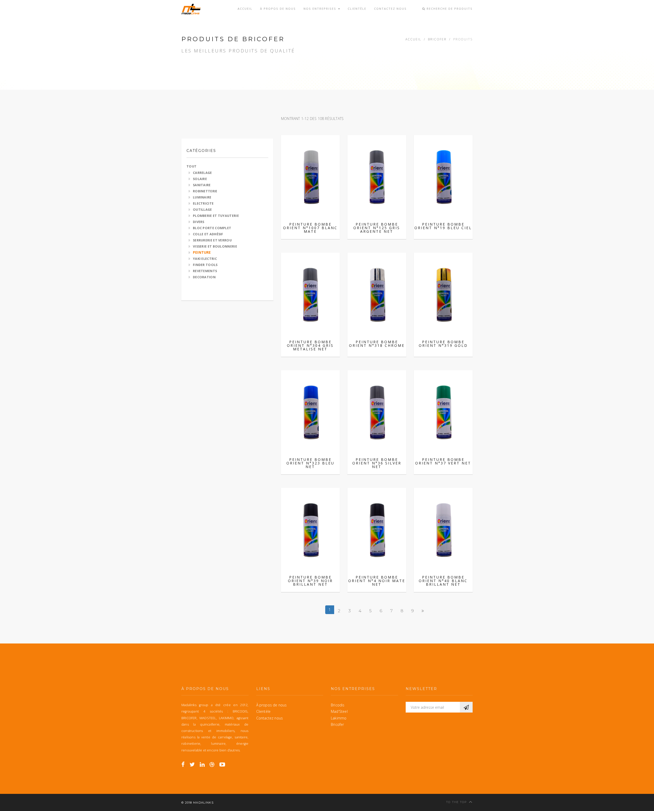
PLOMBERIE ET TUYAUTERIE (216, 216)
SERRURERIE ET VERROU (212, 240)
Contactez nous (390, 8)
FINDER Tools (205, 265)
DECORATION (204, 277)
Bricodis (338, 705)
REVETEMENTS (205, 271)
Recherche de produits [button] (449, 8)
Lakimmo (338, 718)
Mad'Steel (339, 711)
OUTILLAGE (202, 209)
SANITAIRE (202, 185)
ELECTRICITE (203, 203)
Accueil (245, 8)
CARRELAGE (202, 173)
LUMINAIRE (202, 197)
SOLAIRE (200, 179)
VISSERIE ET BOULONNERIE (215, 246)
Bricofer (437, 39)
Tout (191, 166)
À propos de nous (278, 8)
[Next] (423, 610)
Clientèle (357, 8)
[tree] (227, 225)
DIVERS (198, 222)
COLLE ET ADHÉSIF (208, 234)
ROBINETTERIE (205, 191)
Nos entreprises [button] (320, 8)
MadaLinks (203, 802)
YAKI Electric (205, 259)
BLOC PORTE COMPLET (212, 228)
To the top (456, 802)
